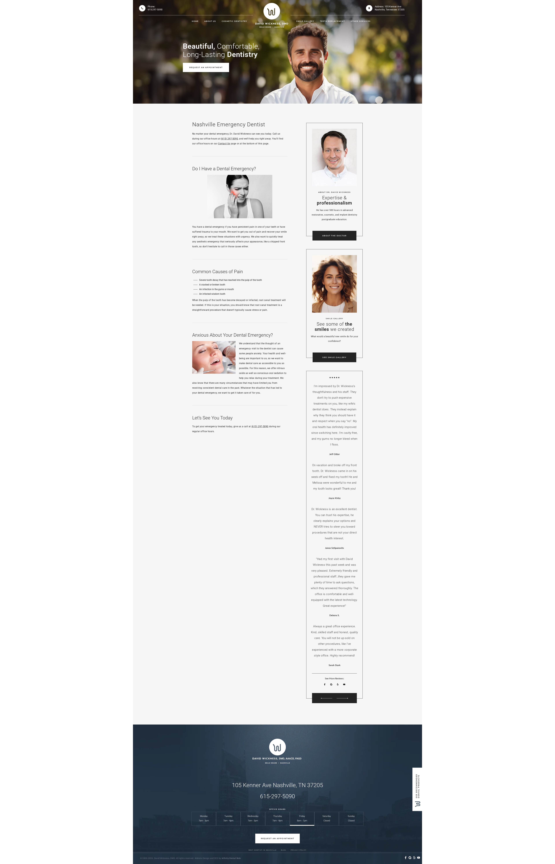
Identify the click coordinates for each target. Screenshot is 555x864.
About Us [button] (210, 21)
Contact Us (224, 143)
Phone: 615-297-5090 (155, 8)
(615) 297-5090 (229, 138)
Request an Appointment (206, 67)
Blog (283, 850)
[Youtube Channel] (344, 684)
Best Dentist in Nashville (263, 850)
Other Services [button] (361, 21)
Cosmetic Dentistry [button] (234, 21)
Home (195, 21)
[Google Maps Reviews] (331, 684)
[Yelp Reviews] (338, 684)
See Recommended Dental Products (417, 786)
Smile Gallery (305, 21)
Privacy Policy (298, 850)
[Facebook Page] (325, 684)
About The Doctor (334, 236)
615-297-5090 (277, 796)
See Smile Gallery (334, 357)
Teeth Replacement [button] (332, 21)
